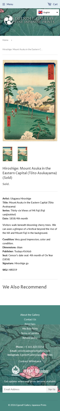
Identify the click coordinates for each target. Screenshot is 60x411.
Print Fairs (30, 323)
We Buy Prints (30, 328)
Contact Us (30, 319)
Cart (55, 4)
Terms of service (30, 333)
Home (5, 40)
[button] (48, 12)
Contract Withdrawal (30, 361)
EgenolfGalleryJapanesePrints (36, 354)
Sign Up (51, 389)
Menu (10, 4)
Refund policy (30, 337)
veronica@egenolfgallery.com (34, 350)
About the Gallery (30, 314)
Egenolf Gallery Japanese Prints (31, 405)
